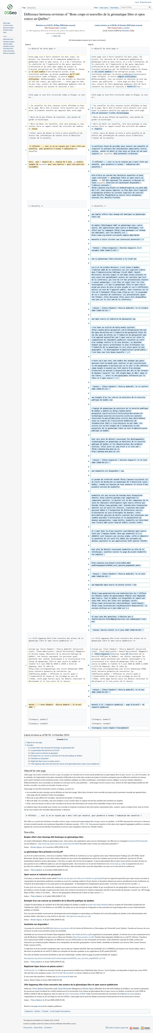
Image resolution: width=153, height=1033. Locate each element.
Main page (6, 23)
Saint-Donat (56, 973)
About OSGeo (38, 1027)
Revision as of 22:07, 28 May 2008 (50, 25)
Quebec (37, 1011)
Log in (137, 2)
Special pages (8, 44)
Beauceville (67, 973)
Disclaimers (48, 1027)
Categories (29, 1011)
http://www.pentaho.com (82, 937)
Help (4, 32)
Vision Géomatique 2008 (74, 994)
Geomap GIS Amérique (137, 841)
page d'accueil (39, 1006)
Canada (45, 1011)
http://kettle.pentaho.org (81, 934)
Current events (8, 25)
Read (96, 8)
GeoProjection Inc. (31, 970)
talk (57, 28)
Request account (145, 2)
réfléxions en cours (127, 994)
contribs (63, 28)
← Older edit (55, 36)
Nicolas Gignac (36, 847)
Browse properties (9, 53)
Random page (8, 30)
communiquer (62, 976)
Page (24, 8)
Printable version (8, 46)
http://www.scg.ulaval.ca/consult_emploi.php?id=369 (58, 844)
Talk (131, 31)
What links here (8, 39)
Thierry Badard (36, 870)
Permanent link (8, 48)
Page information (8, 51)
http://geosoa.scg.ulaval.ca (60, 928)
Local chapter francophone (60, 1011)
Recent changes (8, 28)
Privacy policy (27, 1027)
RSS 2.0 (83, 824)
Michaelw (125, 31)
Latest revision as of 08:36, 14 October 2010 (113, 25)
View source (104, 8)
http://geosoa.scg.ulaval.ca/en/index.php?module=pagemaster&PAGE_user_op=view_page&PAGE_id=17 (64, 958)
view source (70, 25)
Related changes (8, 42)
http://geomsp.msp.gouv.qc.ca (77, 916)
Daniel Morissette (64, 988)
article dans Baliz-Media (97, 905)
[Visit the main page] (10, 9)
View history (114, 8)
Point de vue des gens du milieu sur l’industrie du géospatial (79, 878)
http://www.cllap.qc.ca (115, 864)
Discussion (31, 8)
